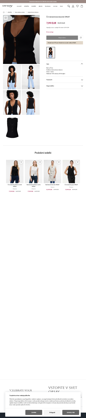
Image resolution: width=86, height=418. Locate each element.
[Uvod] (4, 12)
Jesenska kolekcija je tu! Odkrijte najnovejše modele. (43, 1)
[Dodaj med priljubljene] (21, 162)
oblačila (10, 12)
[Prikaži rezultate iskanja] (69, 6)
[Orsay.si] (7, 6)
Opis (47, 64)
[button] (81, 38)
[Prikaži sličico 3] (12, 102)
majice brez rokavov (33, 12)
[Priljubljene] (77, 6)
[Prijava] (73, 6)
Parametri (49, 80)
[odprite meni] (21, 6)
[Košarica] (82, 6)
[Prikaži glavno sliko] (21, 39)
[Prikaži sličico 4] (31, 102)
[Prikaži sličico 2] (31, 77)
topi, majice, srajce (20, 12)
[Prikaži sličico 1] (12, 77)
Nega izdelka (50, 86)
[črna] (50, 52)
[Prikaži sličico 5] (12, 128)
